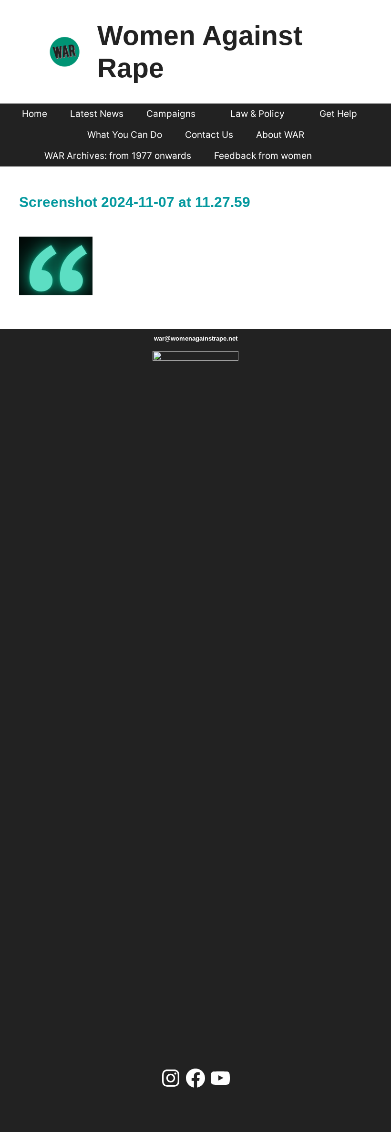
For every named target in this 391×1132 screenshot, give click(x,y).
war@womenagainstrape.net (195, 338)
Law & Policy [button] (257, 113)
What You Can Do (124, 134)
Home (34, 113)
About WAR (280, 134)
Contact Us (209, 134)
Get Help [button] (338, 113)
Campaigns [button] (171, 113)
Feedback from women (263, 155)
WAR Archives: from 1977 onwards (117, 155)
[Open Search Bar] (340, 155)
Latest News (96, 113)
